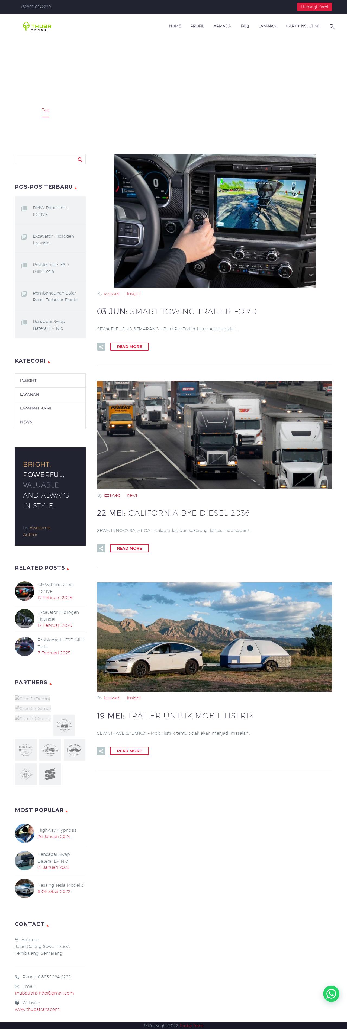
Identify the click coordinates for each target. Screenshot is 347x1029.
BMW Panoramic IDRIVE (51, 211)
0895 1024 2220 (54, 976)
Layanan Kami (35, 408)
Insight (134, 293)
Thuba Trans (191, 1025)
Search (80, 159)
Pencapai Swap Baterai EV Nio (49, 325)
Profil (197, 26)
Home (175, 26)
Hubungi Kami (314, 7)
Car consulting (303, 26)
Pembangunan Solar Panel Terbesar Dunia (55, 296)
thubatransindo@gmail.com (44, 993)
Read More (129, 346)
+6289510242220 (36, 7)
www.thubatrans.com (37, 1009)
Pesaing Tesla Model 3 (60, 885)
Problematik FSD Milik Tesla (51, 268)
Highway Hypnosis (57, 830)
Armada (222, 26)
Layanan (268, 26)
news (132, 495)
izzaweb (112, 293)
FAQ (245, 26)
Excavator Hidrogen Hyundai (53, 240)
